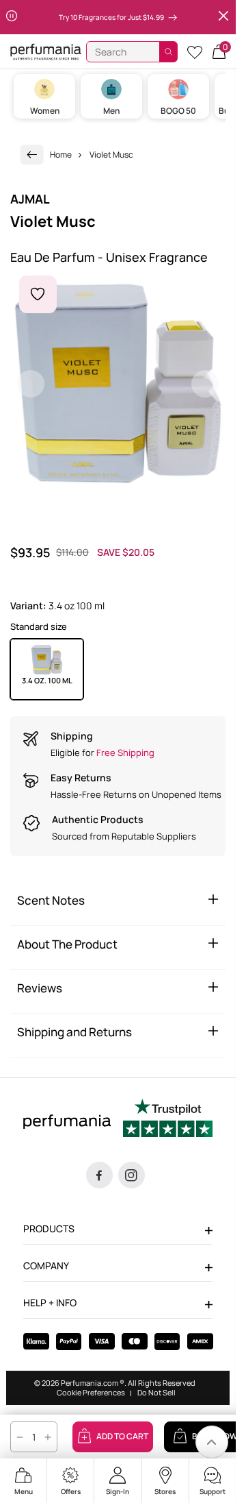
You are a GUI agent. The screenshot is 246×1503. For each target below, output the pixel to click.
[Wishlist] (194, 52)
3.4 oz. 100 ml (47, 680)
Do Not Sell (156, 1393)
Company (46, 1265)
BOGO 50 (178, 111)
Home (61, 154)
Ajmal (30, 199)
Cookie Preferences (91, 1393)
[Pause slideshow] (12, 17)
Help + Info (50, 1302)
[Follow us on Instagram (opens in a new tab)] (131, 1175)
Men (111, 111)
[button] (219, 52)
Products (48, 1228)
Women (44, 111)
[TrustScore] (168, 1120)
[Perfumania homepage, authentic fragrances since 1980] (45, 51)
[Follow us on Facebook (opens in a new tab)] (99, 1175)
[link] (32, 154)
